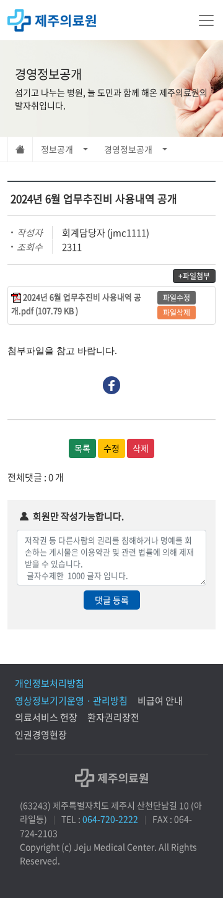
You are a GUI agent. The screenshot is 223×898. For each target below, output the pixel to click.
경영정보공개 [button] (128, 149)
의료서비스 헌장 (46, 717)
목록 (82, 448)
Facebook (112, 385)
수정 (111, 448)
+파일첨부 (194, 276)
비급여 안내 (160, 700)
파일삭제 (176, 312)
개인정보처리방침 (49, 683)
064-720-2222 (110, 819)
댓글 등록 (112, 600)
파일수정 (176, 297)
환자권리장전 (113, 717)
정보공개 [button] (57, 149)
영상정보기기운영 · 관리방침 (71, 700)
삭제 (141, 448)
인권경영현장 (41, 734)
